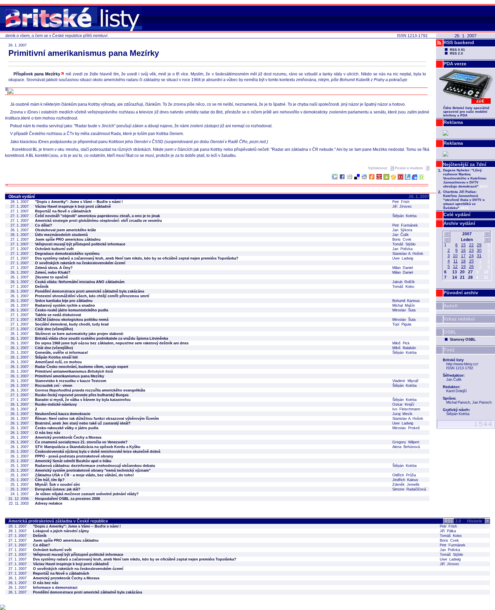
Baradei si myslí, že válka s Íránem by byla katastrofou (83, 400)
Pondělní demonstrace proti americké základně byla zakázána (89, 291)
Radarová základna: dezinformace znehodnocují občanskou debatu (95, 466)
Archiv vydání (459, 223)
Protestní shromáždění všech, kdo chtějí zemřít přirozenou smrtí (92, 296)
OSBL (450, 332)
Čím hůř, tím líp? (50, 480)
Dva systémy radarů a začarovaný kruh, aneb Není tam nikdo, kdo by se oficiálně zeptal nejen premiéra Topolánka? (136, 258)
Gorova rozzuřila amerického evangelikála (90, 390)
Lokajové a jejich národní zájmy (61, 531)
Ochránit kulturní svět (54, 249)
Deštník (41, 286)
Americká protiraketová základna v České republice (58, 521)
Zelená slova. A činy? (54, 268)
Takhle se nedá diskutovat (58, 315)
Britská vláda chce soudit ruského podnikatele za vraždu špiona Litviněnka (101, 338)
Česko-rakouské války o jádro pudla (66, 428)
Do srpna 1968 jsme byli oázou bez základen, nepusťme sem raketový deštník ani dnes (112, 343)
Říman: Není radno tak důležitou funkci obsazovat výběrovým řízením (97, 418)
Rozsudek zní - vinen (53, 385)
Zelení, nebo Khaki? (52, 272)
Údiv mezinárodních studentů (61, 235)
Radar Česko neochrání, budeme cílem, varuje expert (81, 367)
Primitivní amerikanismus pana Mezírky (69, 376)
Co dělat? (43, 225)
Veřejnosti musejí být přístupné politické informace (80, 244)
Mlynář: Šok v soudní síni (57, 484)
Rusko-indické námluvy (56, 404)
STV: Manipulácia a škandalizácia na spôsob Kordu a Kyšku (87, 447)
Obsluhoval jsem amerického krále (65, 230)
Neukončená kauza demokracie (62, 414)
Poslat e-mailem (409, 168)
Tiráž (449, 349)
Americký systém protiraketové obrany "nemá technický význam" (93, 470)
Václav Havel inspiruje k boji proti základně (73, 206)
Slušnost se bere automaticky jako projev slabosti (79, 334)
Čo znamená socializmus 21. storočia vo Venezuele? (81, 442)
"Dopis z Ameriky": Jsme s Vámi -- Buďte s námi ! (79, 202)
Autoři (450, 305)
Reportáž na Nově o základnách (63, 211)
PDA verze (454, 63)
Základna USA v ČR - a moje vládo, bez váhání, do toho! (84, 475)
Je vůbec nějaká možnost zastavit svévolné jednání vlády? (87, 494)
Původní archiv (460, 292)
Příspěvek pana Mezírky (36, 74)
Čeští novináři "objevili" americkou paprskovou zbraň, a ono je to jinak (97, 216)
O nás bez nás (47, 433)
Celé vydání (456, 214)
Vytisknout (378, 168)
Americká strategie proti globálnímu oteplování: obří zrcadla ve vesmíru (98, 220)
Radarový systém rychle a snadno (65, 305)
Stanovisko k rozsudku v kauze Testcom (70, 381)
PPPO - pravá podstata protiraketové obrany (74, 456)
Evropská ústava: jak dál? (57, 489)
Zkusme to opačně (51, 277)
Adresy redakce (48, 503)
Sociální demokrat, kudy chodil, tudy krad (72, 324)
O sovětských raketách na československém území (80, 263)
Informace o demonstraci (55, 587)
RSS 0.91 (457, 50)
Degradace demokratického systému (67, 253)
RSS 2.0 (456, 53)
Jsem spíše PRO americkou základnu (68, 239)
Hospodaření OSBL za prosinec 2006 (67, 499)
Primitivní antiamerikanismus (74, 371)
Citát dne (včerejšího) (54, 329)
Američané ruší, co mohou (58, 362)
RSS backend (458, 42)
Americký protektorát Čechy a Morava (68, 437)
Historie (478, 521)
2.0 (452, 521)
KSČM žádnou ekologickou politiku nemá (71, 319)
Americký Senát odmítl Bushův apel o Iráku (73, 461)
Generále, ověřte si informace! (61, 352)
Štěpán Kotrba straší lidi (56, 357)
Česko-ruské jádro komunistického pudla (71, 310)
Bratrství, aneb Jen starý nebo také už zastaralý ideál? (83, 423)
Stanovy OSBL (463, 339)
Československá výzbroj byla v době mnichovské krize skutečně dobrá (97, 451)
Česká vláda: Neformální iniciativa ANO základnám (80, 282)
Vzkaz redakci (459, 318)
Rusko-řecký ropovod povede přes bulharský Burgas (82, 395)
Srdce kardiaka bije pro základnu (64, 301)
